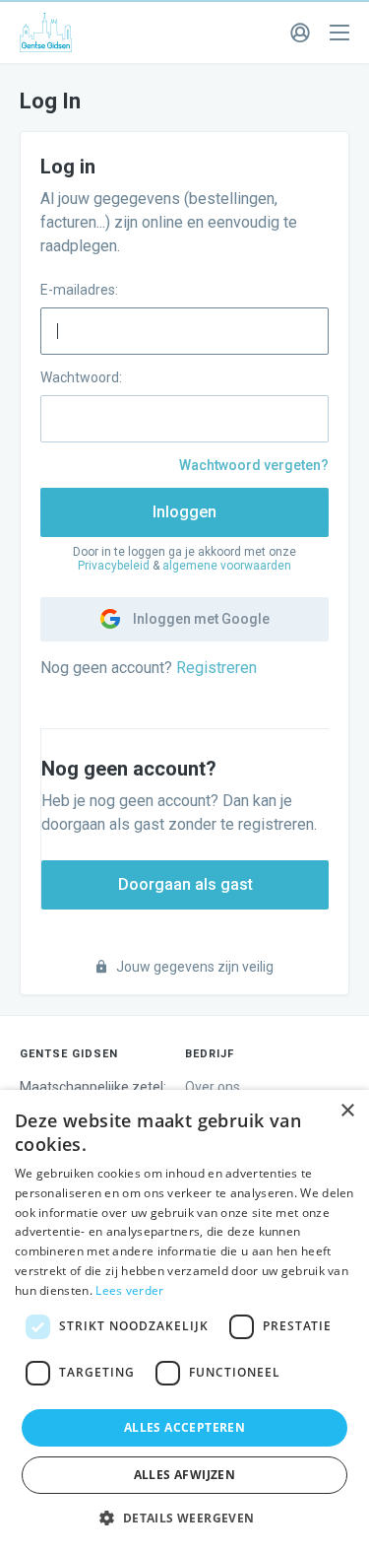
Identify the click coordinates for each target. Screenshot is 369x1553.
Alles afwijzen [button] (185, 1474)
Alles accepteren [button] (184, 1427)
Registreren (216, 667)
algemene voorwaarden (226, 566)
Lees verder (129, 1290)
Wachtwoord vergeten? (254, 465)
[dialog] (184, 1321)
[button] (184, 1518)
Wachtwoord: (81, 377)
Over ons (212, 1087)
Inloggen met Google (200, 619)
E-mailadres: (79, 290)
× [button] (346, 1111)
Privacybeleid (114, 566)
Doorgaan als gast (185, 884)
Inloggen (184, 512)
